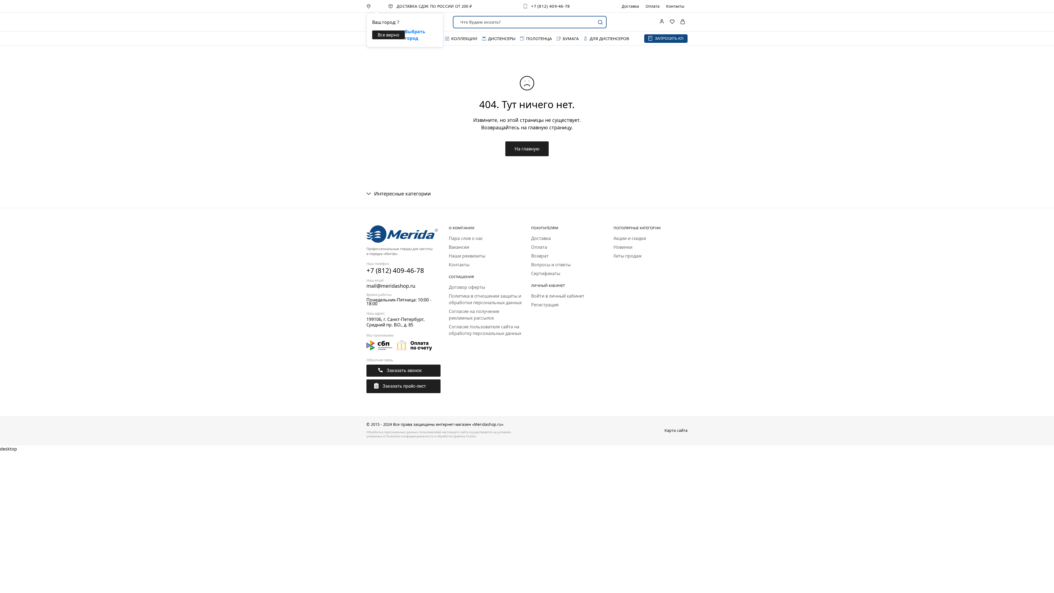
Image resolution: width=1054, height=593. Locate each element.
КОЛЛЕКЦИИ (464, 39)
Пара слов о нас (466, 238)
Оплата (653, 6)
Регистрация (545, 305)
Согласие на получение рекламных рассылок (474, 314)
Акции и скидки (629, 238)
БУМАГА (571, 39)
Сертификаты (545, 273)
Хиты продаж (627, 256)
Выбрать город (415, 35)
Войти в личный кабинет (557, 296)
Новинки (622, 247)
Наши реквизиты (467, 256)
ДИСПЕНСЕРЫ (501, 39)
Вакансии (459, 247)
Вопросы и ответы (551, 265)
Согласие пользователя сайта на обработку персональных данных (485, 330)
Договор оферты (467, 287)
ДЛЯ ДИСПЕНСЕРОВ (609, 39)
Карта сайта (676, 430)
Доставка (630, 6)
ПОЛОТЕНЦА (539, 39)
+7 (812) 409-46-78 (550, 6)
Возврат (540, 256)
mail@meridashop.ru (390, 285)
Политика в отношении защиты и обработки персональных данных (485, 299)
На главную (527, 149)
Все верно (388, 35)
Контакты (675, 6)
